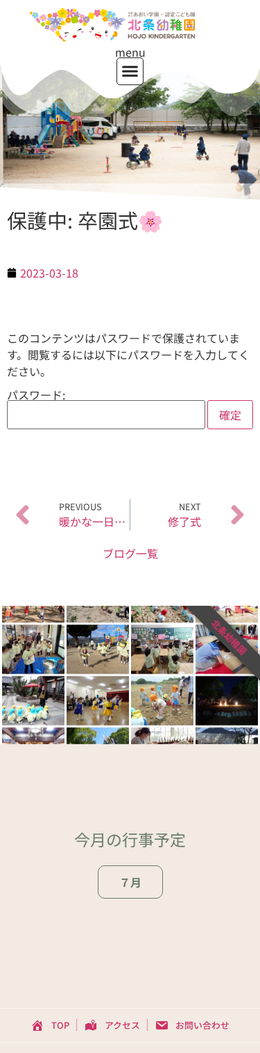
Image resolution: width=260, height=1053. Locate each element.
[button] (130, 71)
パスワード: (36, 396)
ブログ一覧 (130, 553)
